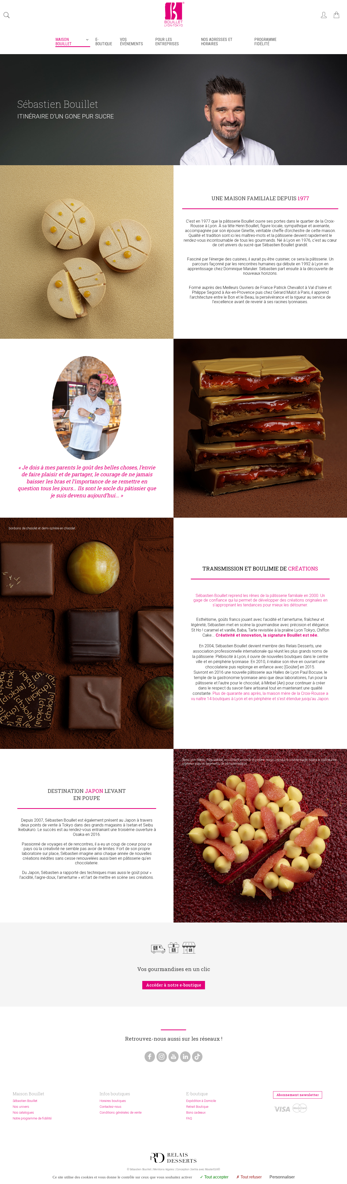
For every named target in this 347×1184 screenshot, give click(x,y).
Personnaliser (282, 1177)
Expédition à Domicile (201, 1101)
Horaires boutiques (113, 1101)
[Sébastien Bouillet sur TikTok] (197, 1056)
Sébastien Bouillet (25, 1101)
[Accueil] (173, 27)
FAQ (189, 1118)
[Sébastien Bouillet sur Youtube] (173, 1056)
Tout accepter (215, 1177)
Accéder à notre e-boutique (173, 985)
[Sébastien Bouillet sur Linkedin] (185, 1056)
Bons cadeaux (196, 1112)
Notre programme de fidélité (32, 1118)
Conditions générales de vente (120, 1112)
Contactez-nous (110, 1107)
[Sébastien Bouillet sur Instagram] (161, 1056)
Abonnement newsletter (297, 1095)
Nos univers (21, 1107)
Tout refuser (251, 1177)
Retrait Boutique (197, 1107)
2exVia (194, 1169)
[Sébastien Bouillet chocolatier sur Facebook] (150, 1056)
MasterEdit (211, 1169)
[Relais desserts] (173, 1157)
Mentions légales (163, 1169)
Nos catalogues (23, 1112)
